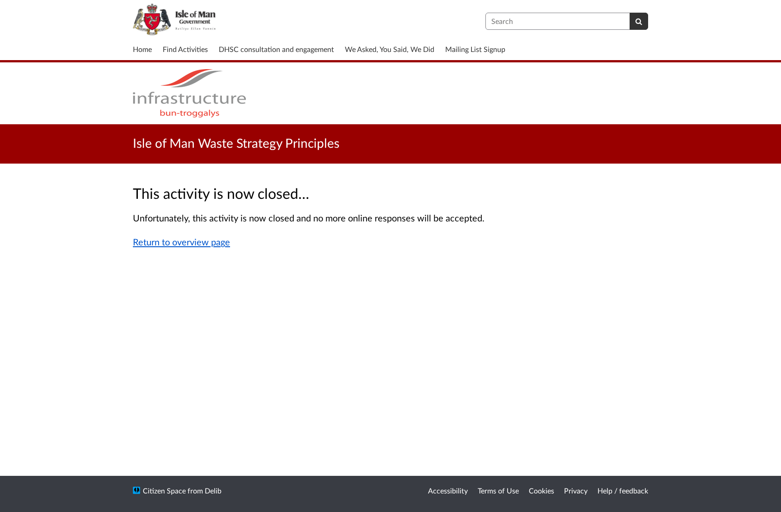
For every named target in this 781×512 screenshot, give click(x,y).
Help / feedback (623, 490)
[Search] (639, 21)
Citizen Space (164, 490)
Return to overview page (181, 241)
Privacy (576, 490)
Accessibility (448, 490)
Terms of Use (498, 490)
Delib (213, 490)
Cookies (541, 490)
